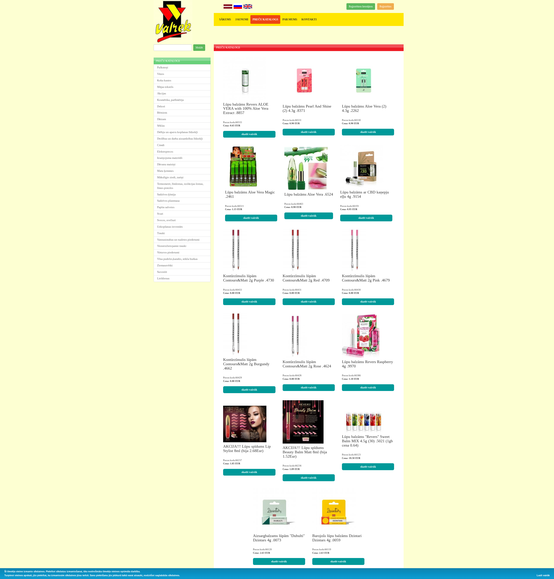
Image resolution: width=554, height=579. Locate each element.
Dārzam (161, 119)
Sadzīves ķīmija (166, 194)
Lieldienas (163, 278)
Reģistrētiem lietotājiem (361, 6)
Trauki (161, 233)
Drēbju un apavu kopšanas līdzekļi (177, 132)
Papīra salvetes (165, 207)
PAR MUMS (289, 19)
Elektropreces (165, 151)
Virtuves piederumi (168, 252)
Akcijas (161, 93)
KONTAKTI (309, 19)
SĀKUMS (225, 19)
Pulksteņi (162, 67)
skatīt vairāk (249, 134)
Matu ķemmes (165, 170)
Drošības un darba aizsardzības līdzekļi (180, 138)
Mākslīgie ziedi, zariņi (170, 177)
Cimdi (160, 145)
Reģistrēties (385, 6)
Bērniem (162, 112)
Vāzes (160, 74)
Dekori (161, 106)
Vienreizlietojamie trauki (171, 246)
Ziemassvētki (165, 265)
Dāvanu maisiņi (166, 164)
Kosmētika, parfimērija (170, 99)
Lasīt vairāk (543, 575)
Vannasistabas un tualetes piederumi (178, 239)
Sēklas (161, 125)
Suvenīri (162, 271)
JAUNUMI (241, 19)
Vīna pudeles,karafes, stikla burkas (177, 259)
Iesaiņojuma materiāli (169, 157)
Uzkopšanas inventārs (170, 226)
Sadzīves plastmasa (168, 200)
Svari (160, 213)
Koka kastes (164, 80)
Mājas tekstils (165, 86)
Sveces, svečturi (166, 220)
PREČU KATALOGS (265, 19)
